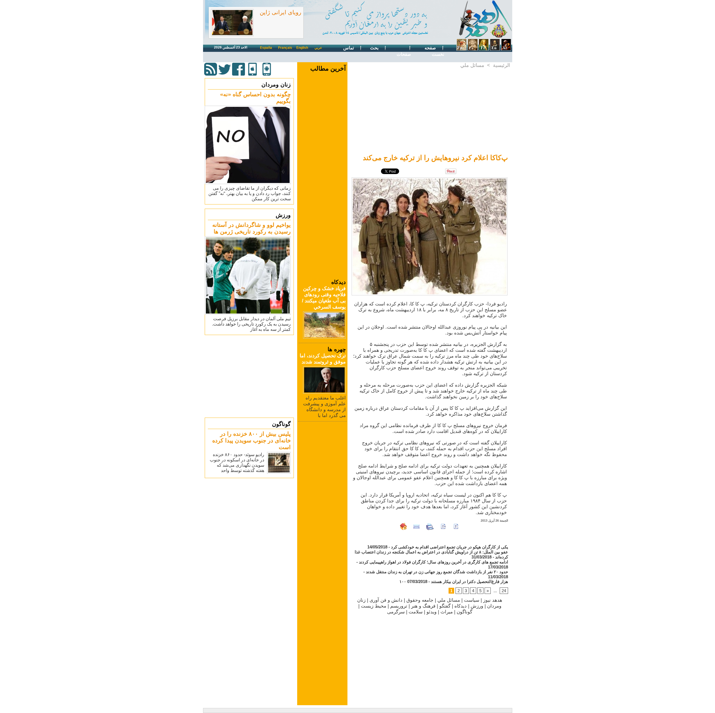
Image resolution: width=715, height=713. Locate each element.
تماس (349, 47)
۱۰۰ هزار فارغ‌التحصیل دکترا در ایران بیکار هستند (453, 581)
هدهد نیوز (492, 600)
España (266, 47)
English (302, 47)
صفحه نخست (434, 51)
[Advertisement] (250, 376)
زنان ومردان (276, 84)
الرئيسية (501, 65)
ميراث (446, 612)
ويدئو (431, 612)
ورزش (283, 215)
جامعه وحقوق (419, 600)
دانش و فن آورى (386, 600)
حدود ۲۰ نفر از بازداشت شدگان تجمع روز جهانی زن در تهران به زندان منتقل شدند (437, 571)
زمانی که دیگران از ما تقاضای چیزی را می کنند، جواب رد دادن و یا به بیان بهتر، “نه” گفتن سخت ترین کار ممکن (249, 193)
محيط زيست (373, 606)
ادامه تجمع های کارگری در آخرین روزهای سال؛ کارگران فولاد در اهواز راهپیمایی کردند (433, 562)
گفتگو (445, 606)
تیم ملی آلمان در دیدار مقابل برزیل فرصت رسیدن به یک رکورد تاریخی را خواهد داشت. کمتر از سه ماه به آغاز (251, 324)
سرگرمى (396, 612)
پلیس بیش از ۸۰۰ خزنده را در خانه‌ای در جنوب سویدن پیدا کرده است (251, 440)
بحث (375, 47)
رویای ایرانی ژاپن (280, 12)
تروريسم (398, 606)
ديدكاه (460, 606)
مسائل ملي (472, 65)
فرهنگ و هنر (423, 606)
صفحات (404, 54)
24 (504, 590)
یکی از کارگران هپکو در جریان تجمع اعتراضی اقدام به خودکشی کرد (449, 547)
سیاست (471, 600)
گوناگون (281, 424)
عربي (318, 47)
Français (285, 47)
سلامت (416, 612)
